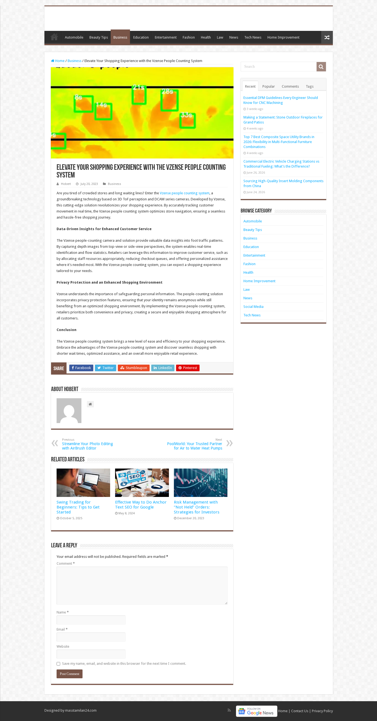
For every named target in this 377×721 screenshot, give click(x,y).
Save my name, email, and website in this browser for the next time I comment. (124, 663)
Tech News (252, 37)
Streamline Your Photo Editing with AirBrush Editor (87, 444)
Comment (66, 563)
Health (206, 37)
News (233, 37)
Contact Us (299, 711)
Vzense (165, 193)
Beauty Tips (98, 37)
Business (120, 37)
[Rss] (229, 710)
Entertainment (166, 37)
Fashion (189, 37)
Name (63, 612)
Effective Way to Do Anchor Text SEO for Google (141, 505)
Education (141, 37)
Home (54, 36)
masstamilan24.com (81, 710)
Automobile (74, 37)
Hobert (66, 184)
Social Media (253, 307)
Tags (310, 86)
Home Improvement (283, 37)
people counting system (190, 193)
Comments (290, 86)
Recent (250, 86)
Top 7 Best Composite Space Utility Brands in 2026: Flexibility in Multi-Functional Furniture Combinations (278, 142)
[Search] (321, 66)
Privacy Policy (322, 711)
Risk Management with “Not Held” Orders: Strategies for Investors (196, 507)
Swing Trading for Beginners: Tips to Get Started (78, 507)
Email (62, 629)
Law (220, 37)
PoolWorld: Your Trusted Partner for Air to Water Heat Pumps (194, 444)
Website (63, 646)
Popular (268, 86)
